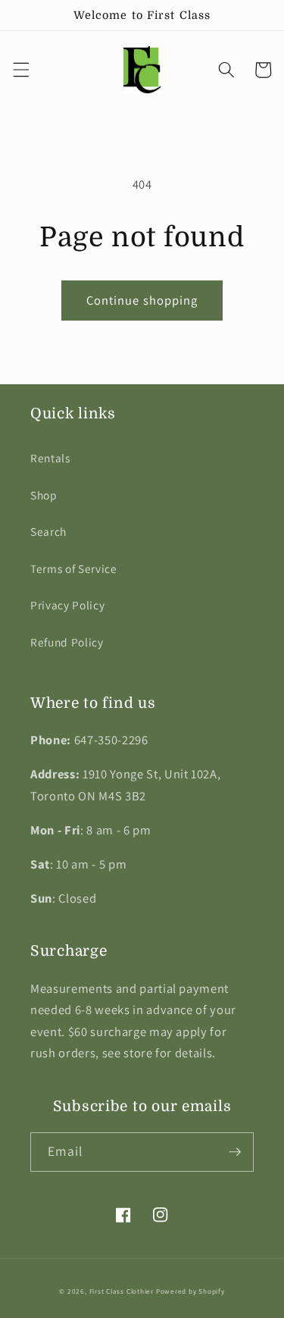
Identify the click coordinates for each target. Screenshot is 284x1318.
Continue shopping (142, 300)
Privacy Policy (67, 604)
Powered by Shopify (190, 1291)
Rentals (50, 457)
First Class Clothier (121, 1291)
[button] (20, 70)
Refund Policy (67, 642)
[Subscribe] (235, 1152)
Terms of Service (73, 568)
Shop (44, 494)
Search (48, 531)
